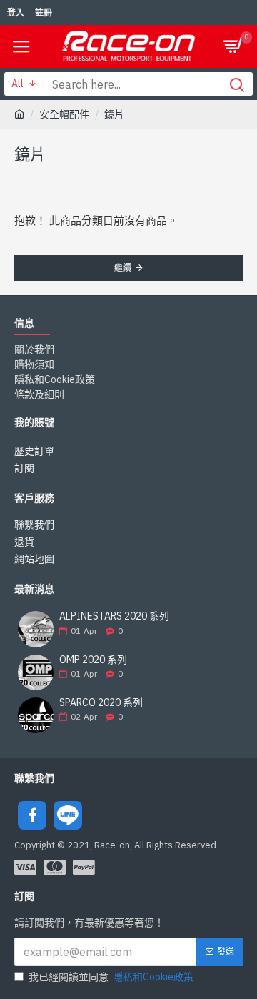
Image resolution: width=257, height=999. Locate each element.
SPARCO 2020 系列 (101, 702)
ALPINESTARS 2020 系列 (114, 616)
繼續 (122, 267)
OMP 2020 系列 (93, 660)
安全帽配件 (64, 114)
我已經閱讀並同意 (111, 976)
